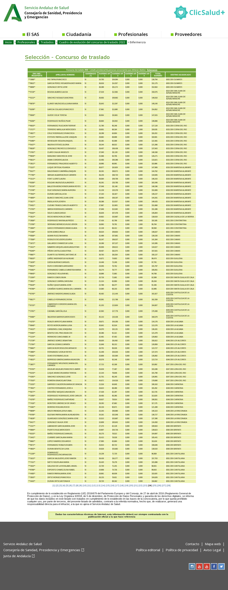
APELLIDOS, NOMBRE (65, 75)
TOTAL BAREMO (158, 75)
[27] (164, 485)
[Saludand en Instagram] (192, 566)
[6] (70, 485)
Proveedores (188, 34)
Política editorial (148, 550)
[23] (145, 485)
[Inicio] (53, 12)
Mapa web (213, 544)
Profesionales (133, 34)
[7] (74, 485)
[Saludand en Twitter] (221, 566)
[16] (112, 485)
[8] (77, 485)
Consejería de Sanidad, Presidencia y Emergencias (41, 550)
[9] (80, 485)
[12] (94, 485)
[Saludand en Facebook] (214, 566)
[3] (60, 485)
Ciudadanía (78, 34)
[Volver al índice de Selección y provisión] (72, 54)
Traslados (47, 42)
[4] (64, 485)
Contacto (192, 544)
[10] (85, 485)
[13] (98, 485)
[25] (155, 485)
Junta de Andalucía (17, 556)
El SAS (32, 34)
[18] (122, 485)
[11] (89, 485)
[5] (67, 485)
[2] (57, 485)
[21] (136, 485)
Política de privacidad (182, 550)
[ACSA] (3, 563)
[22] (140, 485)
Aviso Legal (212, 550)
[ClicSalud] (199, 14)
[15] (108, 485)
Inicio (8, 42)
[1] (54, 485)
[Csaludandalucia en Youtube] (199, 566)
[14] (103, 485)
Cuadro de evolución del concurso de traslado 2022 (92, 42)
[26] (159, 485)
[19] (126, 485)
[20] (131, 485)
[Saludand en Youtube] (207, 566)
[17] (117, 485)
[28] (169, 485)
